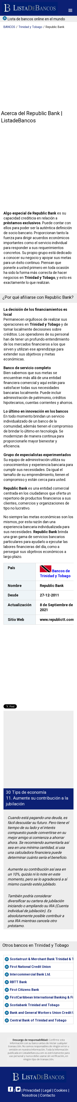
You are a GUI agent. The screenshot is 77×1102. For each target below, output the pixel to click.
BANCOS (9, 27)
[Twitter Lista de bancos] (18, 1090)
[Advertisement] (38, 70)
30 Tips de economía (26, 792)
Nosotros (29, 1095)
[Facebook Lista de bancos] (10, 1090)
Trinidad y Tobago (30, 27)
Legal (47, 1090)
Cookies (60, 1090)
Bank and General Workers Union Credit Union (41, 1013)
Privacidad (31, 1090)
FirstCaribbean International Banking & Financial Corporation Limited (41, 997)
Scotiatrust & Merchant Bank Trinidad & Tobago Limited (41, 959)
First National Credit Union (30, 967)
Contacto (47, 1095)
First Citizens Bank (24, 990)
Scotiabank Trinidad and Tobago (35, 1005)
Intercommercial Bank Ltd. (30, 974)
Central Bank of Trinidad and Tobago (38, 1020)
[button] (70, 10)
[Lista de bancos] (30, 8)
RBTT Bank (18, 982)
